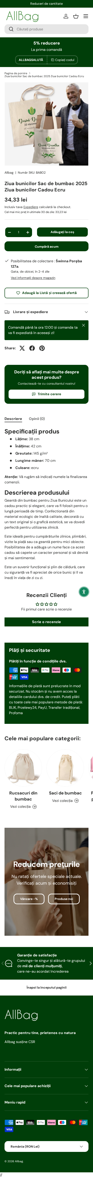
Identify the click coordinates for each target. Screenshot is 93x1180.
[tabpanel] (46, 504)
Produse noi (64, 899)
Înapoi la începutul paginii (47, 987)
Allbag (9, 172)
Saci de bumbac (65, 793)
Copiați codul (64, 60)
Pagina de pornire (16, 73)
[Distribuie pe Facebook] (32, 348)
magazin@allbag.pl (46, 4)
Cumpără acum (46, 247)
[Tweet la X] (22, 348)
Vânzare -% (29, 899)
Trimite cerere (49, 394)
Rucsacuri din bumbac (23, 796)
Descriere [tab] (13, 418)
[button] (84, 591)
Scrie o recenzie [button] (46, 621)
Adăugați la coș (62, 232)
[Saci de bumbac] (65, 767)
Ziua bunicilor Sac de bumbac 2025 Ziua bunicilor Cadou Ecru (44, 76)
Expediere (30, 207)
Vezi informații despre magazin (33, 278)
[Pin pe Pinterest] (42, 348)
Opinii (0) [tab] (37, 418)
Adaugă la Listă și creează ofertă (49, 293)
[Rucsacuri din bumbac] (23, 767)
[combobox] (46, 29)
